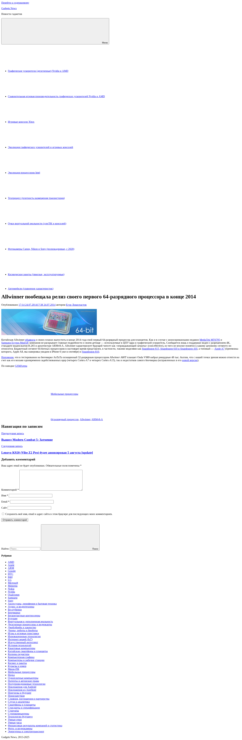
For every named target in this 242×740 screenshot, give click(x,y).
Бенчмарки (14, 612)
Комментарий (10, 489)
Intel (10, 577)
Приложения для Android (22, 687)
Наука (11, 675)
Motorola (12, 585)
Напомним (7, 357)
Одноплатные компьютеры (23, 678)
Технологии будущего (20, 716)
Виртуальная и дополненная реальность (30, 621)
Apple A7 (219, 348)
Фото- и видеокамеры (20, 728)
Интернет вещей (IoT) (20, 639)
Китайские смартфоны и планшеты (28, 651)
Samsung (12, 597)
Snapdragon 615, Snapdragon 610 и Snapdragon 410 (169, 348)
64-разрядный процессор (65, 419)
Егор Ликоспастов (76, 304)
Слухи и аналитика (19, 701)
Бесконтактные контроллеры (24, 615)
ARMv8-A (97, 419)
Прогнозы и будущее (19, 692)
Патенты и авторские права (23, 681)
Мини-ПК (13, 669)
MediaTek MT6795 (210, 339)
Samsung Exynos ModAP (14, 342)
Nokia (11, 588)
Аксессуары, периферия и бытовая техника (32, 603)
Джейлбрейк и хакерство (22, 627)
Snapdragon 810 (90, 351)
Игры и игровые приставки (23, 633)
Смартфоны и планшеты (22, 704)
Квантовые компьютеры (21, 648)
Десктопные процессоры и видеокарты (30, 624)
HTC (10, 574)
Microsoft (13, 582)
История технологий (19, 645)
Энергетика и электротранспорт (26, 731)
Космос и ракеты (17, 663)
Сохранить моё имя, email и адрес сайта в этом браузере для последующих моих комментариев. (58, 514)
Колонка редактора (18, 654)
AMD (11, 562)
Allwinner (85, 419)
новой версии (190, 360)
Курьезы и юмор (17, 666)
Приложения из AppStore (22, 689)
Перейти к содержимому (15, 2)
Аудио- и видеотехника (21, 606)
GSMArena (21, 365)
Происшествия (16, 695)
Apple (11, 565)
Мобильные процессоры (64, 394)
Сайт (4, 507)
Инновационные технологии (24, 636)
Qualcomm (13, 594)
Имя (4, 495)
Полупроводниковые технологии (26, 684)
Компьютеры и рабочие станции (26, 660)
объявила (30, 339)
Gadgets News (9, 8)
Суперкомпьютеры (18, 713)
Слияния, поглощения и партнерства (28, 698)
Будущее (12, 618)
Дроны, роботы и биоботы (23, 630)
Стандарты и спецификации (24, 707)
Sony (10, 600)
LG (10, 579)
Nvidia (11, 591)
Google (12, 571)
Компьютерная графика (21, 657)
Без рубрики (15, 609)
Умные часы (15, 722)
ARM (11, 568)
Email (5, 501)
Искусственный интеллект (23, 642)
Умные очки (15, 719)
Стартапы (13, 710)
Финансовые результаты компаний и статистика (35, 725)
